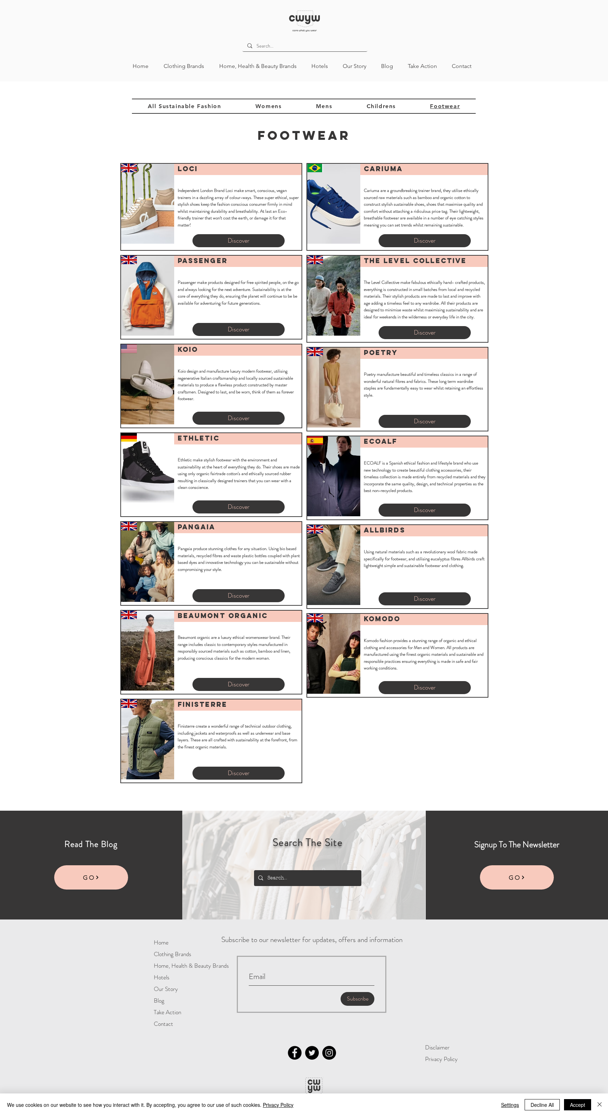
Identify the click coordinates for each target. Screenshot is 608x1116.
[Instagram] (329, 1053)
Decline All (542, 1104)
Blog (159, 1000)
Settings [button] (510, 1104)
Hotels (161, 977)
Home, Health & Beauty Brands (177, 965)
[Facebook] (295, 1053)
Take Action (167, 1012)
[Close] (599, 1104)
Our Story (166, 989)
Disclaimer (437, 1047)
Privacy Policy (441, 1059)
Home (161, 942)
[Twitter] (312, 1053)
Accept (577, 1104)
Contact (163, 1024)
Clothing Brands (172, 954)
